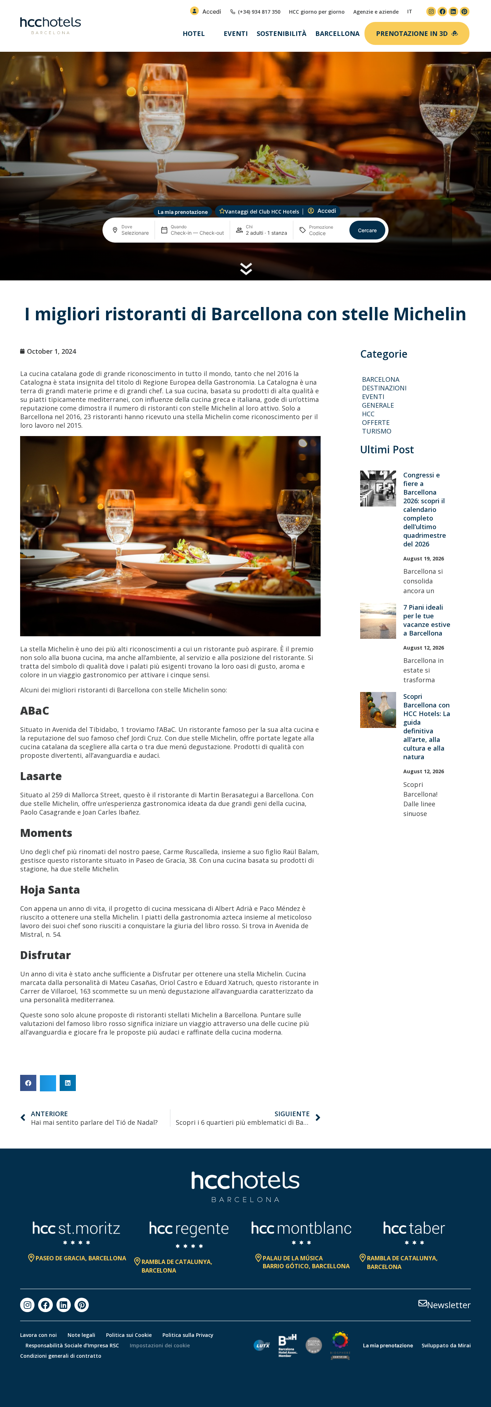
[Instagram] (431, 12)
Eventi (236, 33)
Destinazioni (384, 388)
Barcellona (337, 33)
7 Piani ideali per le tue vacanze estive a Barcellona (426, 620)
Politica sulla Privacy (188, 1335)
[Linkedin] (453, 12)
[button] (28, 1083)
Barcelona (380, 379)
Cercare (367, 230)
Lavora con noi (38, 1335)
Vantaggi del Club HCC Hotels (262, 211)
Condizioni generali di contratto (60, 1355)
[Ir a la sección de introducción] (245, 268)
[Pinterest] (464, 12)
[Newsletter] (422, 1303)
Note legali (81, 1335)
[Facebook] (442, 12)
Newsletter (449, 1305)
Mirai (464, 1345)
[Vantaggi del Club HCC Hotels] (222, 211)
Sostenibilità (281, 33)
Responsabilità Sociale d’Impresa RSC (72, 1345)
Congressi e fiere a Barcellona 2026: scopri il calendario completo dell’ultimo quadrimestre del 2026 (424, 509)
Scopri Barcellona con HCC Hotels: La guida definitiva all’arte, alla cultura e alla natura (426, 726)
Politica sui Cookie (129, 1335)
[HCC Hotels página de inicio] (50, 26)
